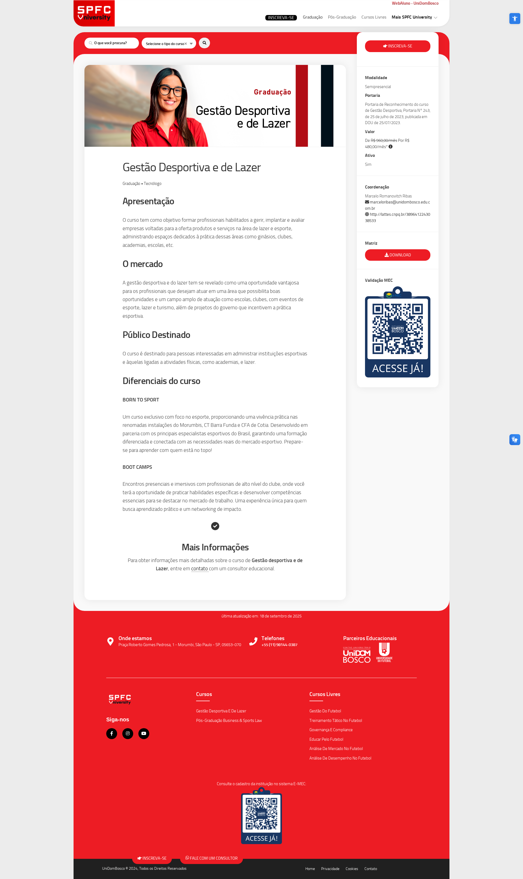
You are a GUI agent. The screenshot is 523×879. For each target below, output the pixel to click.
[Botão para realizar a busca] (204, 43)
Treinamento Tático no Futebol (335, 720)
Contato (370, 868)
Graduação (313, 17)
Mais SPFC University (412, 17)
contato (200, 568)
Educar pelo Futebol (326, 739)
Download (400, 255)
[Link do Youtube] (143, 733)
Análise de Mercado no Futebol (336, 748)
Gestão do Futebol (325, 711)
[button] (514, 18)
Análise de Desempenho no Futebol (340, 758)
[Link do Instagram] (128, 733)
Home (310, 868)
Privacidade (330, 868)
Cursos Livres (373, 17)
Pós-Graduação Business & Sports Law (229, 720)
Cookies (352, 868)
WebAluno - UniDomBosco (415, 3)
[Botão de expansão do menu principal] (436, 17)
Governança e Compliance (331, 729)
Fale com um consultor (213, 858)
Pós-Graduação (342, 17)
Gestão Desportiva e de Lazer (221, 711)
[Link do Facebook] (112, 733)
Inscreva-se (281, 17)
